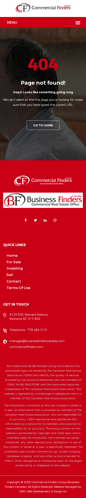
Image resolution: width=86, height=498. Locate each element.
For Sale (13, 262)
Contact (13, 281)
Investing (14, 268)
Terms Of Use (18, 287)
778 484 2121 (37, 330)
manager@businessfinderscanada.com (36, 341)
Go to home (43, 125)
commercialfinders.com (26, 347)
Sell (9, 274)
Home (12, 255)
